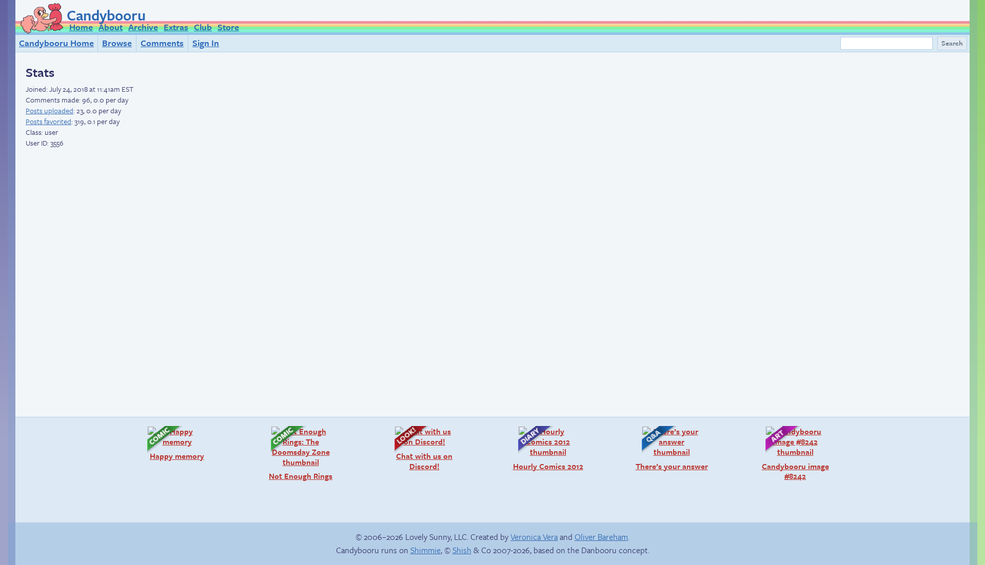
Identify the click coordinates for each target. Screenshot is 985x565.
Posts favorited (48, 121)
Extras (176, 27)
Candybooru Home (56, 42)
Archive (143, 27)
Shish (461, 550)
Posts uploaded (49, 110)
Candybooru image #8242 (792, 453)
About (110, 27)
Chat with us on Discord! (418, 448)
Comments (162, 42)
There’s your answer (670, 448)
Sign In (205, 42)
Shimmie (425, 550)
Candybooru (106, 15)
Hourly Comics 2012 (545, 448)
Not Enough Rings (296, 453)
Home (81, 27)
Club (203, 27)
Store (228, 27)
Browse (117, 42)
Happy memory (170, 443)
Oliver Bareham (601, 537)
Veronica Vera (534, 537)
